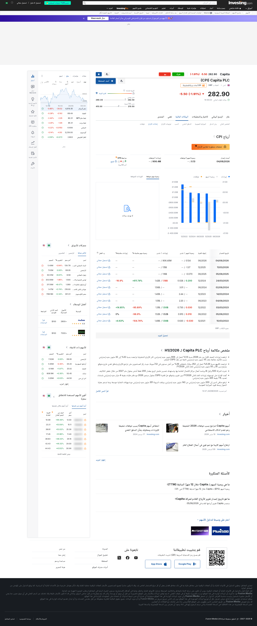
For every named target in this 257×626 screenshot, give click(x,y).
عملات (84, 76)
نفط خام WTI (81, 118)
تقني (170, 116)
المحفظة (104, 561)
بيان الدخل (213, 124)
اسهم (61, 76)
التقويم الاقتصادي (151, 8)
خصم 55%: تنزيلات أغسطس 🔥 (57, 3)
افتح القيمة (102, 93)
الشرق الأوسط (138, 13)
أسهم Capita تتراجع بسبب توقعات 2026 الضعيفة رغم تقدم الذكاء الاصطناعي (206, 427)
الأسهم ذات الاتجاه (78, 347)
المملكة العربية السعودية (222, 13)
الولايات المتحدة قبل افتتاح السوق (190, 13)
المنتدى (161, 116)
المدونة (105, 548)
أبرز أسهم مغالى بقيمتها (60, 406)
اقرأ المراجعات (43, 321)
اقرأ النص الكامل (102, 391)
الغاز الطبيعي (81, 137)
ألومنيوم (83, 132)
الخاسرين (61, 253)
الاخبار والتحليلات (200, 116)
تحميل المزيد (163, 335)
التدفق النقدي (186, 124)
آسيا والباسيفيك (126, 13)
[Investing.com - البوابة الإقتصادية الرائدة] (240, 3)
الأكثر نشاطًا (82, 253)
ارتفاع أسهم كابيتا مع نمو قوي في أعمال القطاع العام (206, 444)
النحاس (83, 128)
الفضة (84, 113)
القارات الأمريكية (157, 13)
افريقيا (116, 13)
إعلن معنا (61, 555)
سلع (67, 76)
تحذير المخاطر (10, 619)
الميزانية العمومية (200, 124)
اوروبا (147, 13)
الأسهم (248, 13)
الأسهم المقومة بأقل (105, 13)
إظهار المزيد (100, 460)
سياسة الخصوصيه (25, 619)
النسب (177, 124)
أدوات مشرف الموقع (100, 567)
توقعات (142, 124)
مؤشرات (75, 76)
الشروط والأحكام (41, 619)
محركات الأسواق (78, 245)
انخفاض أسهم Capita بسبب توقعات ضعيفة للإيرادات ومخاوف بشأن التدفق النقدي (139, 427)
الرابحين (71, 253)
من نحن (62, 548)
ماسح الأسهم (137, 8)
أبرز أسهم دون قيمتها (79, 406)
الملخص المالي (225, 124)
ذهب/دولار (82, 109)
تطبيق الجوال (102, 555)
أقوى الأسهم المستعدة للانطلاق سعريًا (72, 397)
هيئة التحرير (60, 567)
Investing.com (223, 434)
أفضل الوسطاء (79, 304)
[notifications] (12, 2)
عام (228, 116)
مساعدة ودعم (60, 561)
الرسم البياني (217, 116)
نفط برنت (82, 123)
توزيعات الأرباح (166, 124)
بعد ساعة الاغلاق (170, 13)
